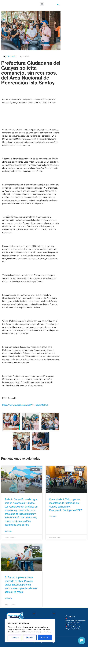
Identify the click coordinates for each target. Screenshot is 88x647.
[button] (42, 4)
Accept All (45, 637)
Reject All (29, 637)
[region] (30, 630)
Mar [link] (32, 304)
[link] (7, 133)
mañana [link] (7, 133)
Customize (15, 637)
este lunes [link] (19, 133)
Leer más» (8, 531)
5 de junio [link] (28, 133)
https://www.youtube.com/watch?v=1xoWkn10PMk (25, 405)
